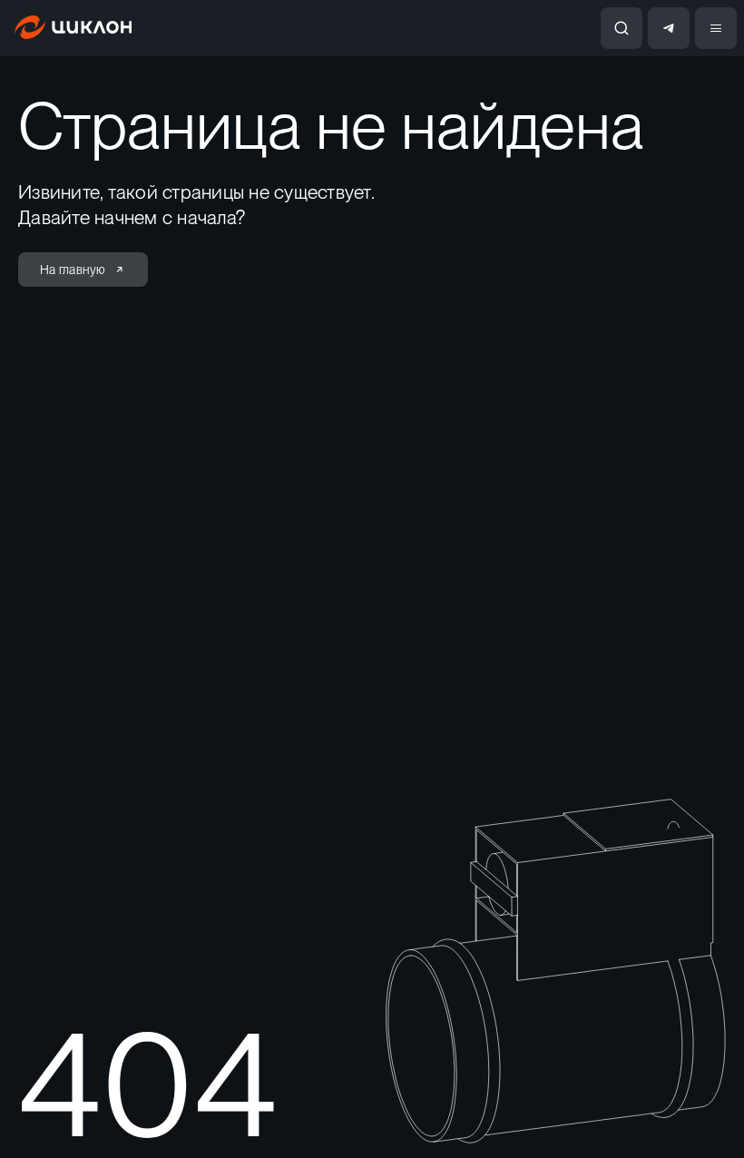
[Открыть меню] (716, 28)
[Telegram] (669, 28)
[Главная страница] (73, 34)
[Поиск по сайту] (621, 28)
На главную (73, 269)
